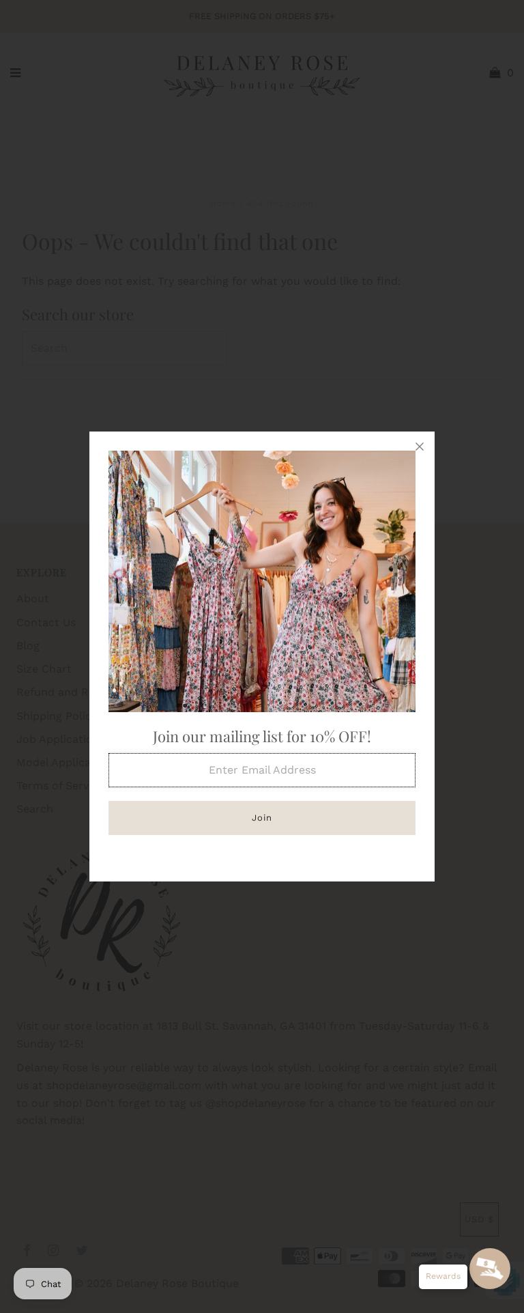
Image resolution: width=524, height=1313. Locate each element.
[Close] (420, 447)
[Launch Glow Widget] (489, 1268)
